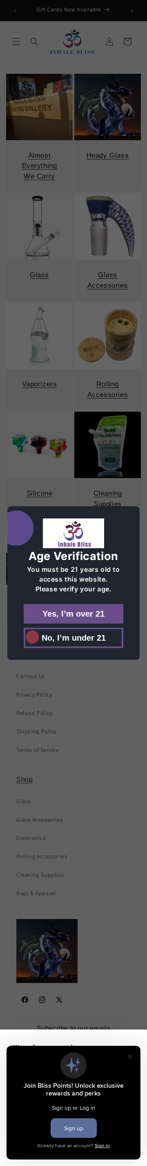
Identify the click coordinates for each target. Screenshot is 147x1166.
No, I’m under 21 (74, 637)
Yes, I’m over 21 (73, 613)
